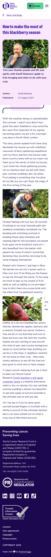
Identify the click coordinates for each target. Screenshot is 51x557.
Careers (7, 526)
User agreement (11, 530)
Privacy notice (10, 538)
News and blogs (14, 15)
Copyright (7, 534)
